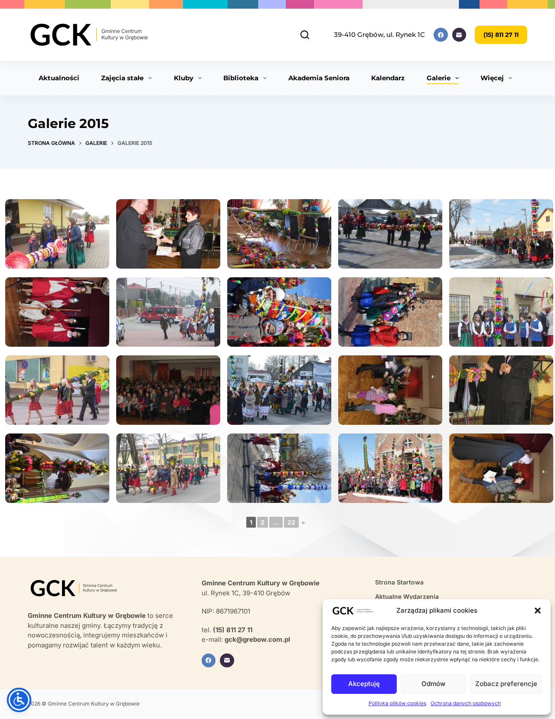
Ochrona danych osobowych (466, 703)
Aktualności (59, 78)
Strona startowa (399, 582)
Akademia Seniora (318, 78)
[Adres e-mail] (459, 35)
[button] (537, 610)
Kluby (183, 78)
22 (291, 522)
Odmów (433, 684)
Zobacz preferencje (506, 684)
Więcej (492, 78)
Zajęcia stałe (122, 78)
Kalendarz (388, 78)
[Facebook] (441, 35)
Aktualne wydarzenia (407, 596)
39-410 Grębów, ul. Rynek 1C (379, 34)
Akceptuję (364, 684)
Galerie (439, 78)
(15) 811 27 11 (501, 35)
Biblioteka (240, 78)
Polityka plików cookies (397, 703)
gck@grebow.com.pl (257, 639)
